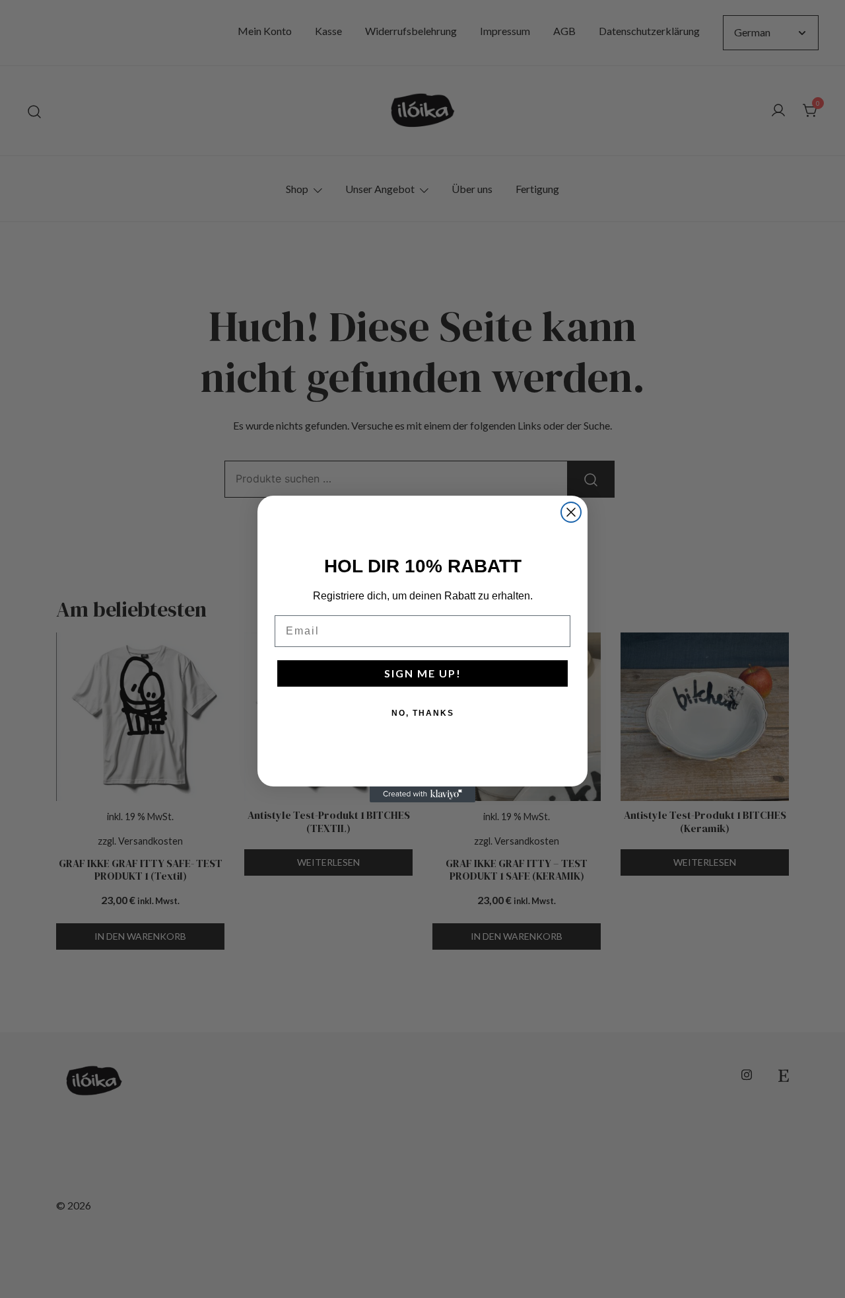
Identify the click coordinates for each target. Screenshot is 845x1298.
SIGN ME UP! (422, 673)
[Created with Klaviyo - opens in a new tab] (422, 794)
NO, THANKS (422, 713)
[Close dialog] (571, 512)
